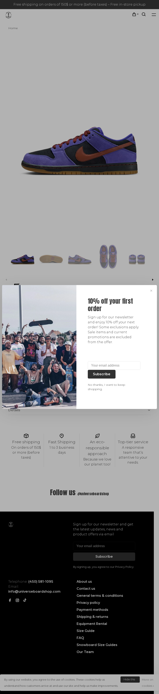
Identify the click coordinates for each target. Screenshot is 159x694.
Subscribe (101, 374)
